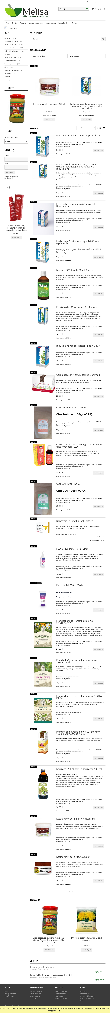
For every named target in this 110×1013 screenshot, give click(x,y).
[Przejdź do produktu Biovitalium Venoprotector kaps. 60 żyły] (43, 357)
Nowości (7, 77)
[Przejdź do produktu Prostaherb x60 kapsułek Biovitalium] (43, 316)
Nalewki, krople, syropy (12, 51)
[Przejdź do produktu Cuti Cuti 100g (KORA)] (43, 499)
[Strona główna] (27, 12)
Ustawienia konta (60, 994)
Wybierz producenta (11, 137)
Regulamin (83, 991)
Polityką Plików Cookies (49, 1008)
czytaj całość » (100, 972)
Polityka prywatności (87, 998)
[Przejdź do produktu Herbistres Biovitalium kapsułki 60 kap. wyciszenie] (43, 252)
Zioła (6, 67)
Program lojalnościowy (87, 996)
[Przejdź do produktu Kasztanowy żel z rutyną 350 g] (43, 867)
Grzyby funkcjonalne (11, 41)
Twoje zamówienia (61, 991)
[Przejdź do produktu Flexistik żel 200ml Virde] (43, 598)
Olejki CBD (8, 54)
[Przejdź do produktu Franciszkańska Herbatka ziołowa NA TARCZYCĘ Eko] (43, 674)
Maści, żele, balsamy (11, 45)
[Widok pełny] (103, 128)
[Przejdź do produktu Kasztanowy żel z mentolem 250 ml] (43, 829)
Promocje (8, 80)
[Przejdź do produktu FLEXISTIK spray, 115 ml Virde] (43, 559)
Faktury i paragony (36, 991)
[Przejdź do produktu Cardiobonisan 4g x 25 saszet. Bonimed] (43, 383)
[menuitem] (8, 22)
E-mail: (7, 156)
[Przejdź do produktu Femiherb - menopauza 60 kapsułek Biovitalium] (43, 219)
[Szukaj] (87, 9)
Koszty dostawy (35, 996)
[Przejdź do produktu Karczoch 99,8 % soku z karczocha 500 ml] (43, 784)
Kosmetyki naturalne (11, 48)
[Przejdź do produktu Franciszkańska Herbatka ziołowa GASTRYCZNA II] (43, 635)
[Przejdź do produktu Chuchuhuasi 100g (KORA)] (43, 423)
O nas (6, 991)
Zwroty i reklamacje (61, 998)
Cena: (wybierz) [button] (74, 56)
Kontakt (82, 1001)
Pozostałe (8, 73)
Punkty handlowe (10, 994)
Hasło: (7, 164)
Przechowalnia (59, 996)
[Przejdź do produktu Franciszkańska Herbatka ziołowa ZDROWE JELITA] (43, 710)
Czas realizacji (34, 998)
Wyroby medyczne (10, 61)
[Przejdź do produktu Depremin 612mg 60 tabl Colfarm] (43, 527)
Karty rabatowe (85, 994)
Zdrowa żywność (10, 64)
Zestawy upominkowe (12, 70)
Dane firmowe (9, 996)
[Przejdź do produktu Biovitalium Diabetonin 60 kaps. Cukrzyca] (43, 147)
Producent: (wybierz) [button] (38, 56)
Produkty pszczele (10, 57)
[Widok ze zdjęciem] (99, 128)
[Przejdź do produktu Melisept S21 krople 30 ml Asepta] (43, 285)
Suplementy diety (10, 38)
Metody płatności (35, 994)
